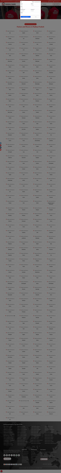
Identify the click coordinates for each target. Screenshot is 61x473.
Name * (22, 3)
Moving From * (23, 9)
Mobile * (32, 3)
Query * (22, 12)
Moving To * (33, 9)
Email (21, 6)
